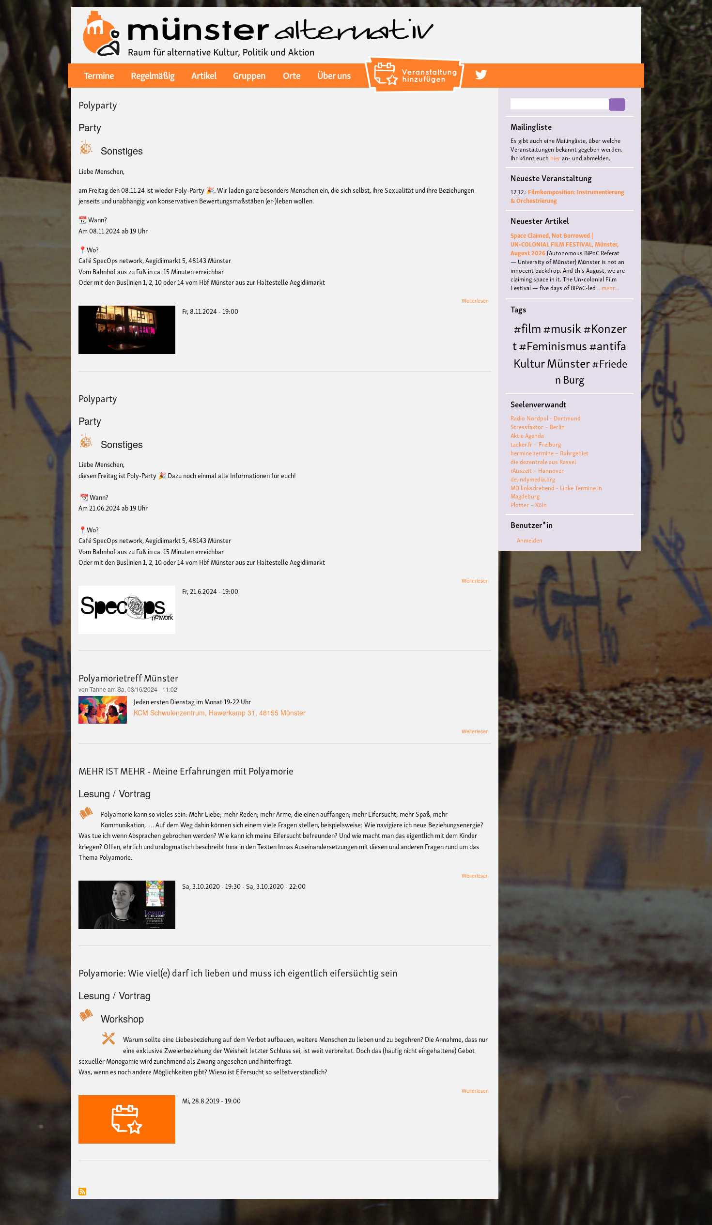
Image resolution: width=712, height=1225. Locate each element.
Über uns (334, 74)
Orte (291, 74)
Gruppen (249, 74)
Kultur (529, 362)
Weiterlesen (475, 300)
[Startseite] (258, 33)
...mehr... (608, 287)
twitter (481, 75)
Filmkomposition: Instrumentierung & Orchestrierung (567, 195)
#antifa (607, 345)
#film (527, 327)
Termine (99, 74)
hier (555, 158)
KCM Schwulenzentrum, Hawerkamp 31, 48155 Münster (220, 712)
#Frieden (591, 371)
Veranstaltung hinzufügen (416, 60)
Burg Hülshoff (548, 386)
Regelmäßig (152, 74)
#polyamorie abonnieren (82, 1192)
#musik (562, 327)
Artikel (203, 74)
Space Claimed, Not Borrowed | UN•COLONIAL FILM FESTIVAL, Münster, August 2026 (565, 244)
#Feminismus (553, 345)
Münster (568, 362)
